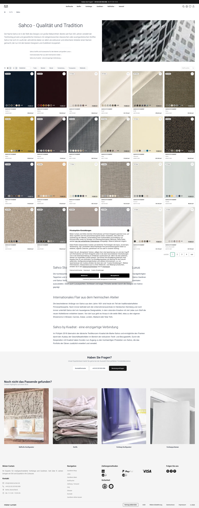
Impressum (182, 505)
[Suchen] (193, 68)
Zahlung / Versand (73, 484)
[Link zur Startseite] (6, 6)
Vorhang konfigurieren (147, 142)
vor (192, 254)
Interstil (121, 6)
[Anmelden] (186, 6)
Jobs (68, 474)
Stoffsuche (69, 6)
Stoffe (79, 6)
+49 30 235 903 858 (100, 2)
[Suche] (183, 6)
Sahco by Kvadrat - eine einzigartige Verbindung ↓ (45, 58)
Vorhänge (89, 6)
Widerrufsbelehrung (156, 505)
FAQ (68, 487)
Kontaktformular (80, 368)
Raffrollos (111, 6)
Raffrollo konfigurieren (51, 142)
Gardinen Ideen (72, 477)
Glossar (69, 490)
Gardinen (100, 6)
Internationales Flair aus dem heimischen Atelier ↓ (45, 55)
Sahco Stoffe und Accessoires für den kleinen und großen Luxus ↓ (50, 51)
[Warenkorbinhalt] (193, 6)
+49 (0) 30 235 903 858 (12, 486)
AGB (144, 505)
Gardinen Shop (72, 470)
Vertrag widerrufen (130, 505)
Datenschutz (170, 505)
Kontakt (69, 494)
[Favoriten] (190, 6)
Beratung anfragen (118, 368)
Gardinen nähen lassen (74, 497)
